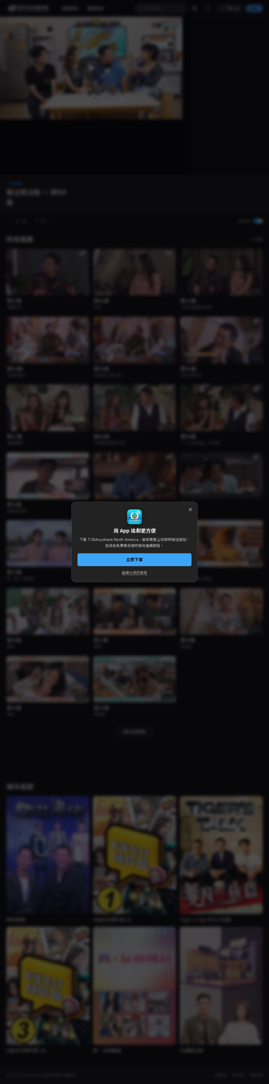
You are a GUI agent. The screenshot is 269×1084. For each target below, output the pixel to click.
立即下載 (134, 559)
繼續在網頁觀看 (134, 573)
